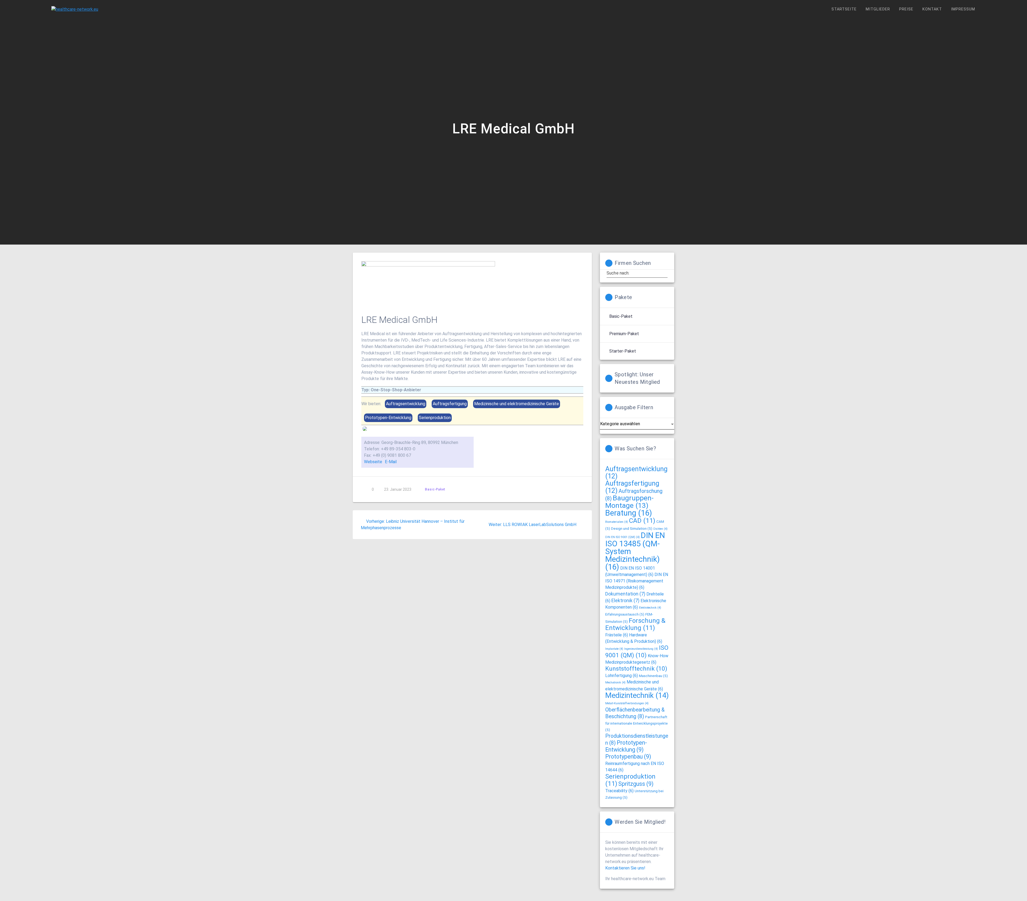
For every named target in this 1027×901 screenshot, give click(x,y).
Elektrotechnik (650, 607)
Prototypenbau (628, 756)
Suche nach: (618, 273)
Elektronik (625, 600)
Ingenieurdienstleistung (641, 649)
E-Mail (391, 461)
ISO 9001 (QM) (636, 651)
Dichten (660, 529)
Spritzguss (635, 783)
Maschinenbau (653, 676)
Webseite (373, 461)
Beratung (628, 512)
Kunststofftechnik (636, 668)
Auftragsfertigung (632, 486)
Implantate (614, 649)
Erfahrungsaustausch (624, 614)
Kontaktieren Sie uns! (625, 868)
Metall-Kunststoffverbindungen (627, 703)
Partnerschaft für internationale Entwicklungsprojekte (636, 723)
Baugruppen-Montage (629, 501)
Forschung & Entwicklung (635, 624)
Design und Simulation (631, 528)
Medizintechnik (637, 695)
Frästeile (616, 634)
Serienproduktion (630, 780)
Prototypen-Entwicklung (626, 746)
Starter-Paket (622, 351)
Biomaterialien (616, 522)
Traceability (619, 790)
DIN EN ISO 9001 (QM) (622, 537)
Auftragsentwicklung (636, 472)
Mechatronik (615, 682)
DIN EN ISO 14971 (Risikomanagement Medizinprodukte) (636, 581)
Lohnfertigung (621, 675)
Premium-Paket (624, 333)
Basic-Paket (435, 489)
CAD (642, 520)
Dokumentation (625, 594)
